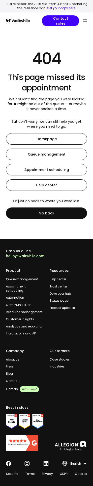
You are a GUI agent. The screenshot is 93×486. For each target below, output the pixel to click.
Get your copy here (61, 8)
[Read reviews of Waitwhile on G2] (25, 443)
